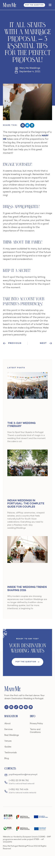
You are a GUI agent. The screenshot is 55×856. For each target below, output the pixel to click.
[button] (22, 125)
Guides (7, 747)
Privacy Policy (36, 724)
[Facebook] (11, 707)
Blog (6, 758)
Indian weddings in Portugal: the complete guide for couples (25, 503)
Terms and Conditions (35, 730)
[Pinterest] (26, 707)
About (7, 724)
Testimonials (10, 753)
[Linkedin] (31, 707)
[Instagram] (6, 707)
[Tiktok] (16, 707)
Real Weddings (11, 735)
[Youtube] (21, 707)
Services (8, 729)
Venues (8, 741)
